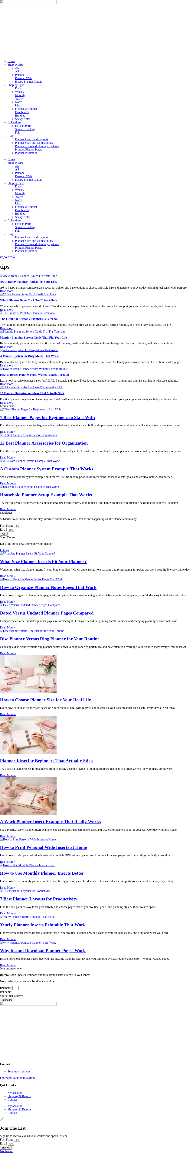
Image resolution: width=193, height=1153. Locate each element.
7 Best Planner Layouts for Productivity (38, 898)
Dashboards (22, 112)
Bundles (20, 115)
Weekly (19, 91)
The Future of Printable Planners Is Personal (28, 318)
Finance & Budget (26, 108)
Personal (20, 74)
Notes (18, 102)
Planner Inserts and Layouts (31, 139)
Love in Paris (23, 125)
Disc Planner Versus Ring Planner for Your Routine (50, 638)
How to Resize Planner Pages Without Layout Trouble (34, 374)
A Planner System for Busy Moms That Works (29, 356)
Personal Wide (23, 78)
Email (4, 529)
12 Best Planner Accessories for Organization (44, 443)
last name (6, 991)
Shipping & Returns (19, 1096)
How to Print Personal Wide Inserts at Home (43, 847)
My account (15, 1092)
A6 (17, 68)
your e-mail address (12, 995)
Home (11, 61)
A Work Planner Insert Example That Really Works (50, 821)
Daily (18, 88)
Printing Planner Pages (28, 149)
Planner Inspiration (26, 152)
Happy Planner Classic (28, 81)
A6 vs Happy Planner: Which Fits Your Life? (28, 281)
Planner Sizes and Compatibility (34, 142)
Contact (12, 1099)
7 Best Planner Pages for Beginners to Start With (47, 417)
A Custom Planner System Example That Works (46, 468)
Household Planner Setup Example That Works (46, 494)
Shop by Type (16, 85)
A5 (17, 71)
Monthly (20, 95)
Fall (17, 132)
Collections (14, 122)
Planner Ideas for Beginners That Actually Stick (46, 760)
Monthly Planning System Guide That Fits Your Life (33, 337)
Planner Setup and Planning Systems (37, 146)
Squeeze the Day (25, 129)
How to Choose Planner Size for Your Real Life (45, 699)
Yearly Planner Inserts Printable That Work (43, 924)
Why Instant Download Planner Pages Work (43, 950)
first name (6, 987)
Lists (18, 105)
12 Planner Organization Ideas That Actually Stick (32, 393)
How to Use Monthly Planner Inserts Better (42, 873)
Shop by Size (15, 64)
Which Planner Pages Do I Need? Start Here (28, 300)
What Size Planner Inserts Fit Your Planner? (43, 561)
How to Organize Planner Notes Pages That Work (48, 587)
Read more (6, 291)
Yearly (19, 98)
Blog (10, 135)
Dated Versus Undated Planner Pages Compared (46, 613)
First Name (7, 525)
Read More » (8, 431)
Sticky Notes (22, 119)
